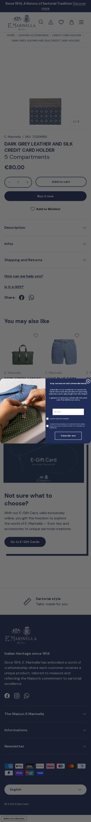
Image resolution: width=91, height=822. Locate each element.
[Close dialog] (88, 381)
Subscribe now (68, 435)
